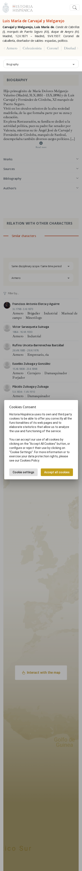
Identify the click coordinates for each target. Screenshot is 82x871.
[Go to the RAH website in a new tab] (6, 7)
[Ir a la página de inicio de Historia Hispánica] (21, 7)
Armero (11, 48)
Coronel (53, 48)
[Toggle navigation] (74, 7)
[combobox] (41, 64)
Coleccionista (32, 48)
